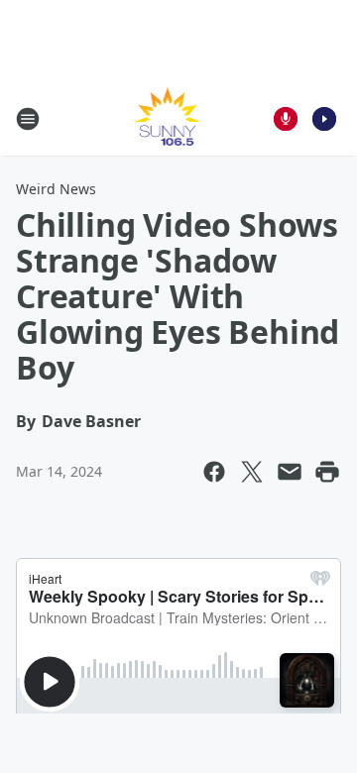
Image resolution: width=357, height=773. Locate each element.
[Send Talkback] (286, 119)
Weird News (56, 188)
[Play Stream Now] (324, 119)
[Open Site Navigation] (28, 119)
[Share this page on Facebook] (214, 472)
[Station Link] (165, 118)
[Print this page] (327, 472)
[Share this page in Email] (289, 472)
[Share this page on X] (252, 472)
